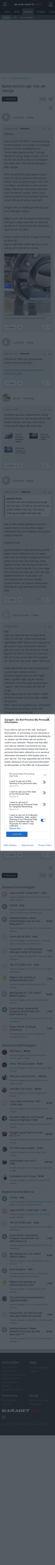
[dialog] (27, 782)
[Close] (49, 720)
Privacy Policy (44, 845)
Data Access (27, 845)
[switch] (43, 782)
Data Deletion (10, 845)
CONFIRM (17, 834)
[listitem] (27, 775)
